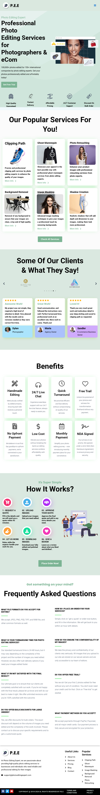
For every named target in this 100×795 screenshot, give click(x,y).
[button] (3, 283)
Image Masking (45, 192)
